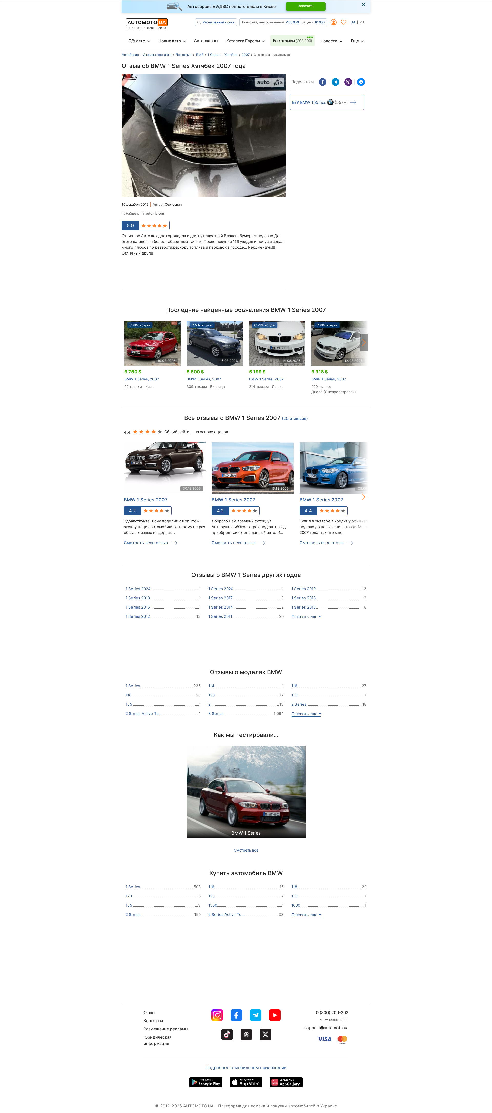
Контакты (153, 1020)
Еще (355, 40)
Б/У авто (137, 40)
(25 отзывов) (295, 418)
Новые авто (169, 40)
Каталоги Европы (243, 40)
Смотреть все (246, 850)
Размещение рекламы (166, 1028)
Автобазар (130, 55)
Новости (329, 40)
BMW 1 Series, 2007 (141, 379)
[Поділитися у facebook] (322, 82)
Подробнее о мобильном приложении (246, 1067)
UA (353, 22)
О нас (149, 1012)
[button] (364, 342)
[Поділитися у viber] (348, 82)
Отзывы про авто (157, 55)
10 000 (319, 22)
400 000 (292, 22)
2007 (246, 55)
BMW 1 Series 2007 (145, 499)
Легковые (184, 55)
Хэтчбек (231, 55)
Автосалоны (206, 40)
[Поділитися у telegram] (335, 82)
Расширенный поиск (218, 22)
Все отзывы (292, 40)
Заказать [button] (306, 6)
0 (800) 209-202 (332, 1012)
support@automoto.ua (326, 1027)
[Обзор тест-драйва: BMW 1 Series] (246, 793)
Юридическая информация (158, 1040)
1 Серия (214, 55)
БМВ (199, 55)
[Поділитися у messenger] (361, 82)
